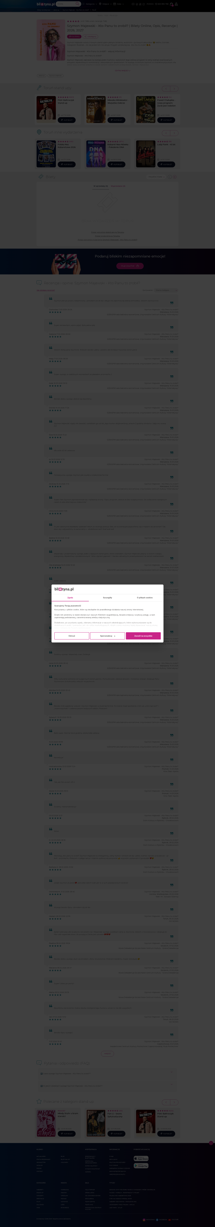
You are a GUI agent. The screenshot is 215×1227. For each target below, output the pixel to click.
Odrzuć (72, 636)
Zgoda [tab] (70, 597)
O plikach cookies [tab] (145, 597)
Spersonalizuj (106, 636)
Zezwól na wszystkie (143, 636)
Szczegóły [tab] (107, 597)
